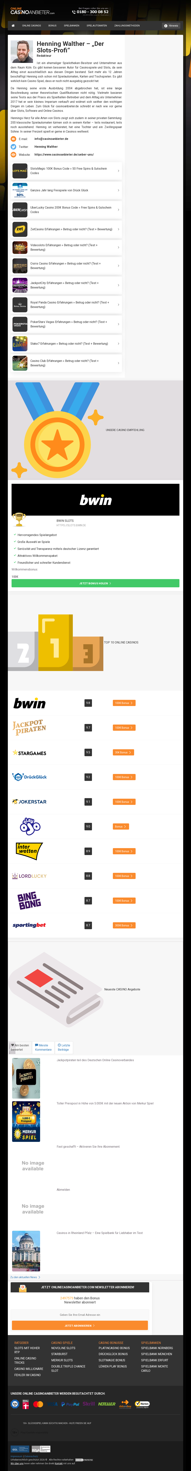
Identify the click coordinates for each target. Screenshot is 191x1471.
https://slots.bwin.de (71, 525)
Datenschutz (31, 1456)
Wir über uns (17, 1463)
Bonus (52, 25)
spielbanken (71, 25)
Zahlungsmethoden (127, 25)
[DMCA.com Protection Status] (84, 1459)
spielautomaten (97, 25)
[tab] (20, 1047)
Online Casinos (31, 25)
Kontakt (59, 1463)
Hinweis (173, 25)
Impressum (16, 1456)
